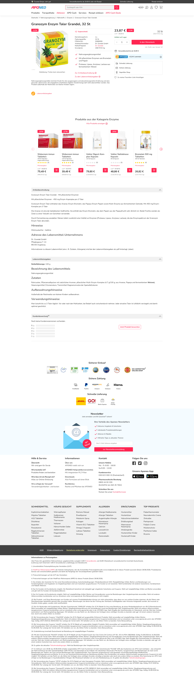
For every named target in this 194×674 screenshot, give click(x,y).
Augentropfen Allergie (108, 518)
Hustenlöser (126, 515)
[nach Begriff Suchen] (116, 7)
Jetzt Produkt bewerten (130, 327)
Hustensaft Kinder (128, 536)
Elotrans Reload (82, 512)
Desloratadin (104, 536)
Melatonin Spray (82, 518)
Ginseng (79, 534)
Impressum (92, 550)
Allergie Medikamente (107, 512)
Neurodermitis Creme (152, 515)
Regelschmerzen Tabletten (37, 532)
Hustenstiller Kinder (129, 533)
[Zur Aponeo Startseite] (38, 7)
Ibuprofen (35, 524)
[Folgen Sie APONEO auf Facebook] (134, 463)
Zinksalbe (147, 518)
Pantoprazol (148, 521)
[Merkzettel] (156, 7)
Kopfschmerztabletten (40, 512)
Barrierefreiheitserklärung (144, 550)
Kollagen (79, 521)
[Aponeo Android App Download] (152, 476)
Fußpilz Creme (149, 524)
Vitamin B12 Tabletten (85, 524)
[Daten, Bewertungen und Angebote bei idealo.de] (106, 370)
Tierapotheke (48, 13)
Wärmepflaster (60, 512)
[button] (61, 13)
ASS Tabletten (37, 518)
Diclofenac (35, 521)
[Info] (161, 56)
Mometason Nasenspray (103, 522)
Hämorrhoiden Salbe (62, 526)
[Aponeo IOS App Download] (138, 476)
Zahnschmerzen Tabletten (37, 537)
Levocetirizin (104, 530)
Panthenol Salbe (150, 531)
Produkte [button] (35, 13)
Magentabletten (60, 533)
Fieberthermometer (151, 512)
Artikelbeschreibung (41, 190)
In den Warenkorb (147, 42)
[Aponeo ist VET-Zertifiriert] (85, 370)
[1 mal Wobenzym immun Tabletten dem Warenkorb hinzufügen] (56, 170)
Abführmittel (59, 530)
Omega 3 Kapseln (83, 528)
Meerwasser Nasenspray (126, 525)
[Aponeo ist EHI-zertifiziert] (64, 370)
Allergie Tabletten (106, 515)
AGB (42, 550)
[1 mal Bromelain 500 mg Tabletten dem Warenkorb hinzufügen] (154, 170)
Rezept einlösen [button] (96, 13)
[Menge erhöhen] (127, 42)
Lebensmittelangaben (42, 259)
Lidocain (57, 536)
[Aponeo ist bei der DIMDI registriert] (74, 370)
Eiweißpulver (81, 515)
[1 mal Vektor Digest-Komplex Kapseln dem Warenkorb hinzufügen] (105, 170)
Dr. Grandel (99, 46)
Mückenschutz (149, 528)
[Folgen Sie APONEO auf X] (140, 463)
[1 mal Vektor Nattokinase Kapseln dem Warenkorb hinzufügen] (129, 170)
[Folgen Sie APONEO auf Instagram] (145, 463)
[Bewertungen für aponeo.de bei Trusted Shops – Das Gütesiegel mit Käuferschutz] (52, 370)
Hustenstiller (126, 512)
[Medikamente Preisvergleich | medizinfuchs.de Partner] (117, 370)
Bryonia (147, 534)
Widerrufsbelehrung (55, 550)
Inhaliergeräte (126, 530)
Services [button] (82, 13)
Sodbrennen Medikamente (59, 516)
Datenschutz (105, 550)
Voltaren (57, 523)
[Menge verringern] (117, 42)
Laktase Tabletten (83, 531)
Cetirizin (102, 526)
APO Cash (71, 13)
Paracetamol (36, 528)
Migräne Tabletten (38, 515)
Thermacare (58, 520)
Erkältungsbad (127, 521)
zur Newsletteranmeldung (113, 449)
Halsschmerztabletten (130, 518)
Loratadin (102, 533)
